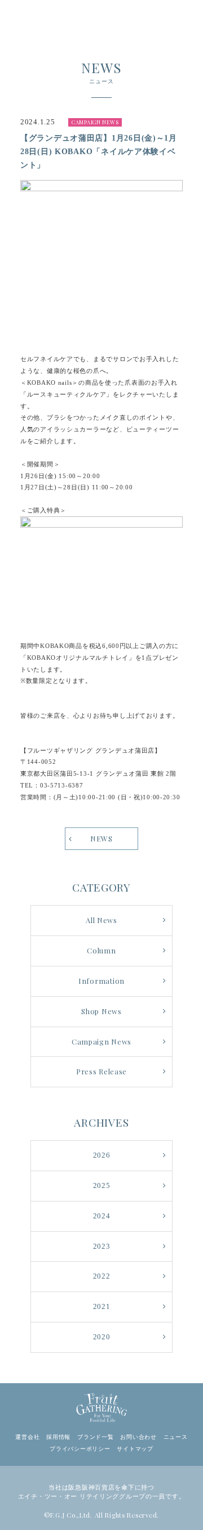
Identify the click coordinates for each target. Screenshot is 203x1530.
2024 (102, 1216)
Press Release (101, 1071)
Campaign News (101, 1041)
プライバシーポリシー (80, 1449)
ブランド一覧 (95, 1437)
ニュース (176, 1437)
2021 (102, 1307)
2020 (102, 1337)
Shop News (101, 1011)
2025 (102, 1186)
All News (101, 920)
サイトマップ (135, 1449)
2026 (102, 1155)
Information (101, 981)
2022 (102, 1276)
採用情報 (58, 1437)
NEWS (101, 838)
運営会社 (27, 1437)
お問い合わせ (138, 1437)
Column (101, 950)
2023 (102, 1246)
